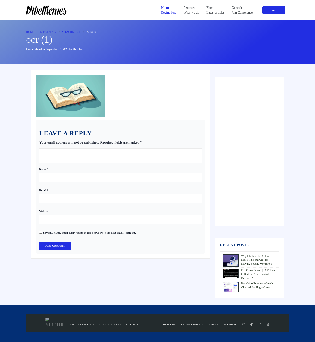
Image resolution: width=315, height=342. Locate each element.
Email (43, 190)
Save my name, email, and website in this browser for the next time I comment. (89, 232)
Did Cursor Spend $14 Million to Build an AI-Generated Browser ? (258, 274)
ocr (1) (39, 39)
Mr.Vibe (77, 49)
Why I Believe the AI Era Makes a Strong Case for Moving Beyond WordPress (256, 259)
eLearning (48, 31)
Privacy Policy (192, 324)
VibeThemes (101, 324)
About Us (168, 324)
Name (43, 169)
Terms (213, 324)
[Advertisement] (249, 151)
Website (43, 211)
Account (229, 324)
